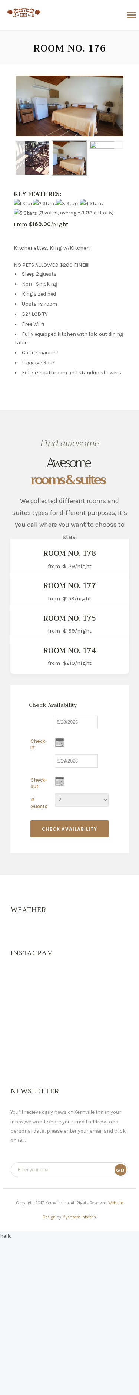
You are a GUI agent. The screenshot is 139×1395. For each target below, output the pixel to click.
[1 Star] (23, 203)
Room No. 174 (69, 650)
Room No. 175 (69, 618)
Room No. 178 (69, 553)
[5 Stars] (25, 213)
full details (89, 567)
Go (120, 1170)
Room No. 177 (69, 586)
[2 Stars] (44, 203)
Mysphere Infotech (79, 1217)
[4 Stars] (91, 203)
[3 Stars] (68, 203)
